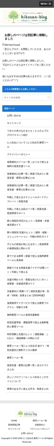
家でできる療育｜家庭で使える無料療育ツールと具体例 (28, 258)
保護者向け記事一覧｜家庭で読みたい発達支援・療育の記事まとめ (28, 176)
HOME (14, 420)
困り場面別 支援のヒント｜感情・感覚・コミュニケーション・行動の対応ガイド (28, 234)
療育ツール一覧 (15, 357)
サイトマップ (14, 123)
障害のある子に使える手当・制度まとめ (28, 389)
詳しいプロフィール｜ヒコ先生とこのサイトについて (28, 379)
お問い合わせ (14, 115)
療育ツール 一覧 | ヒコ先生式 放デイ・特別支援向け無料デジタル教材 (28, 348)
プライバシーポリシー (18, 154)
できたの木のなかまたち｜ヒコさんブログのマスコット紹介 (28, 133)
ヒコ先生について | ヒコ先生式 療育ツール (28, 144)
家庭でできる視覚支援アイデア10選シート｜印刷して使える (28, 270)
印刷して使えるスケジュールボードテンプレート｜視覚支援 (28, 199)
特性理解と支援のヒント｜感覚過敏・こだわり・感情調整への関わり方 (28, 336)
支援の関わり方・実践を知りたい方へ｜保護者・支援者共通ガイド (28, 281)
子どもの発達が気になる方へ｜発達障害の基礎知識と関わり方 (28, 246)
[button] (48, 97)
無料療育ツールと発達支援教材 (23, 315)
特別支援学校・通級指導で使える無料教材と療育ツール (28, 324)
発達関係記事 (14, 425)
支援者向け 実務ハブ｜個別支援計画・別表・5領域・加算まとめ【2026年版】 (28, 293)
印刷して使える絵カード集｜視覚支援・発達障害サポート (28, 211)
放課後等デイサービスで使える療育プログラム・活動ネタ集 (28, 305)
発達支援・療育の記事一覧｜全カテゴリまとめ (28, 367)
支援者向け (40, 425)
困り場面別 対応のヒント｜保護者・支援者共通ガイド (28, 223)
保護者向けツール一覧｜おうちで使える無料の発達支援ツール (28, 164)
